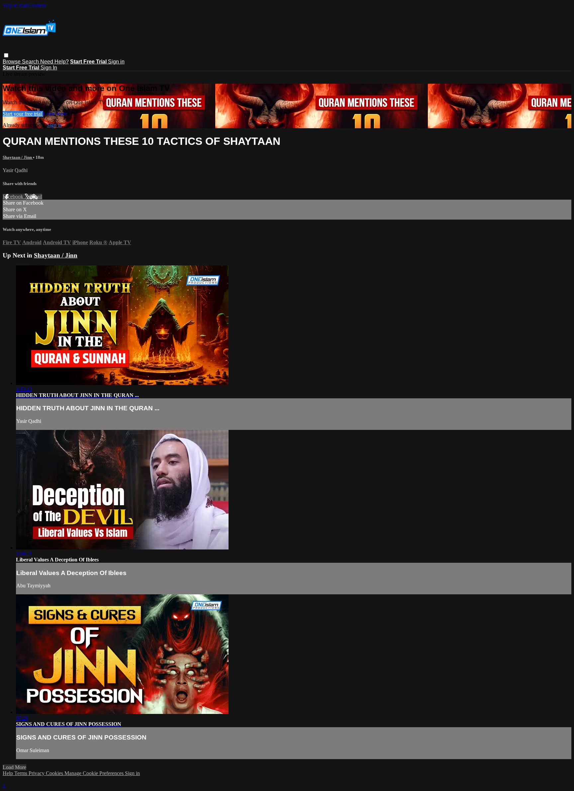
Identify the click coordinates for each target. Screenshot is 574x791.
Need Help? (54, 61)
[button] (6, 55)
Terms (21, 773)
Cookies (55, 773)
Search (31, 61)
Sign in (116, 61)
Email (36, 196)
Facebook (14, 196)
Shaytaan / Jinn (18, 157)
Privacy (37, 773)
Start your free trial (23, 114)
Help (8, 773)
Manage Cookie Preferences (94, 773)
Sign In (49, 67)
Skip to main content (24, 5)
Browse (12, 61)
